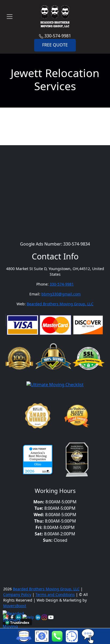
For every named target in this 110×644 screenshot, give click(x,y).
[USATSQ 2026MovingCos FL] (37, 461)
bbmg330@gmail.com (61, 294)
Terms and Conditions (55, 594)
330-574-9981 (57, 36)
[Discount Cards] (41, 636)
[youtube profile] (51, 616)
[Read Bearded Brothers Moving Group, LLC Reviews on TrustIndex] (17, 622)
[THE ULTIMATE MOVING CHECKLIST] (55, 386)
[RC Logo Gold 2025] (77, 417)
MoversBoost (14, 605)
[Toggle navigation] (10, 17)
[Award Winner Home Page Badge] (37, 417)
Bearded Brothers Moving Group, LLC (60, 303)
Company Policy (17, 594)
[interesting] (72, 636)
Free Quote (55, 45)
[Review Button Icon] (24, 636)
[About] (38, 616)
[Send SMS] (88, 636)
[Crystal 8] (77, 460)
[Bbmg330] (45, 616)
